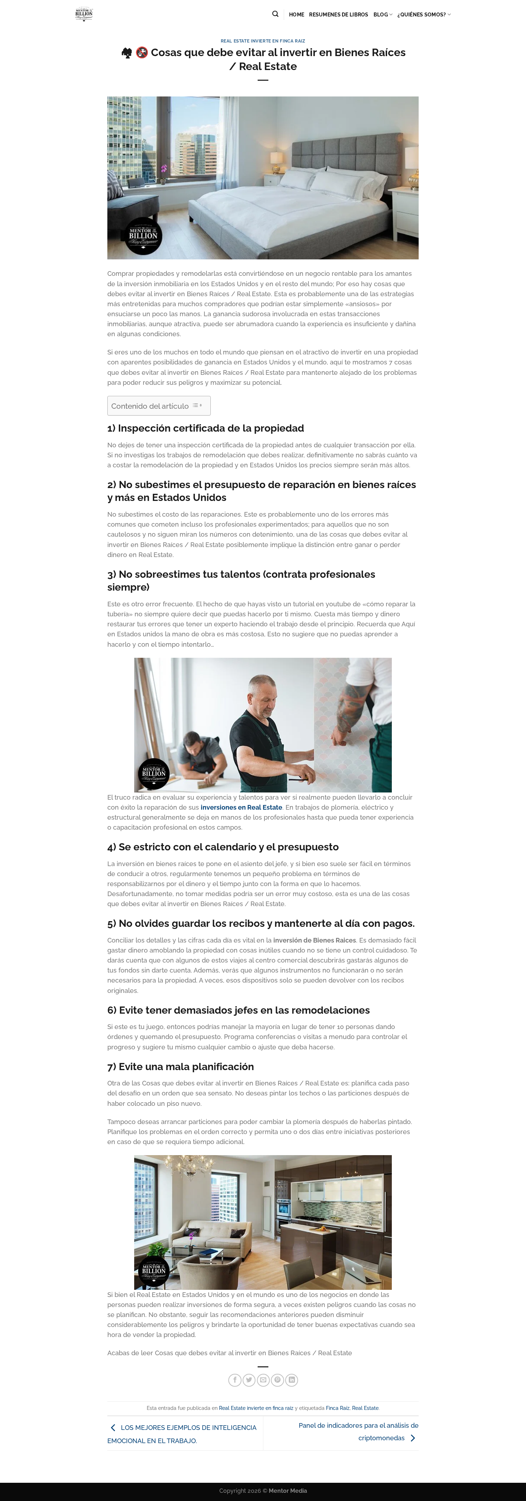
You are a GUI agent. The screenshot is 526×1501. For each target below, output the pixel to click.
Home (296, 15)
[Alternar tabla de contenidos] (197, 405)
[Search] (275, 14)
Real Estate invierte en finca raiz (263, 41)
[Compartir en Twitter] (249, 1380)
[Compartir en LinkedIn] (291, 1380)
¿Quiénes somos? (422, 15)
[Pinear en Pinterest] (277, 1380)
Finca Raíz (338, 1408)
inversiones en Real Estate (241, 807)
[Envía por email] (263, 1380)
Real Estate (365, 1408)
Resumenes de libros (338, 15)
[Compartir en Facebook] (234, 1380)
